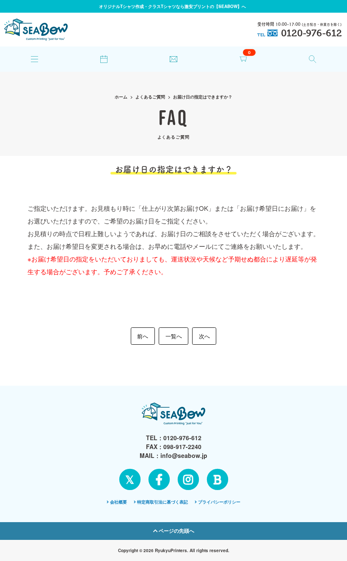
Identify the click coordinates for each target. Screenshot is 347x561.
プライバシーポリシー (219, 502)
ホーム (121, 97)
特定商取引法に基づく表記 (162, 502)
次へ (204, 336)
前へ (142, 336)
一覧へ (173, 336)
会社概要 (118, 502)
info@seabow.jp (183, 455)
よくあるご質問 (150, 97)
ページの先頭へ (175, 530)
